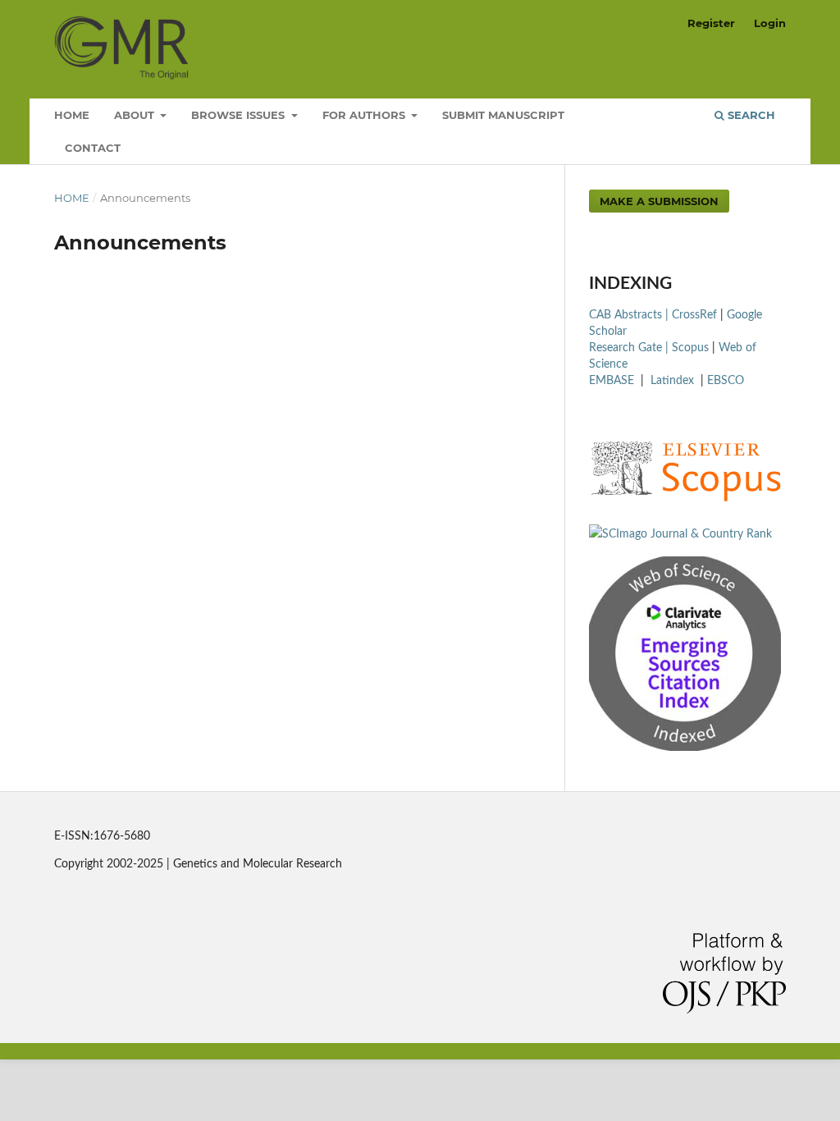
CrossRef (694, 315)
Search (749, 114)
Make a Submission (659, 201)
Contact (93, 147)
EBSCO (725, 381)
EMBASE (613, 381)
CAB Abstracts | (630, 315)
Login (770, 23)
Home (71, 114)
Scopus (690, 348)
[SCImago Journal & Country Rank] (680, 534)
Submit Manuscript (503, 114)
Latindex (674, 381)
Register (711, 23)
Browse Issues (239, 114)
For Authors (365, 114)
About (136, 114)
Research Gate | (630, 348)
